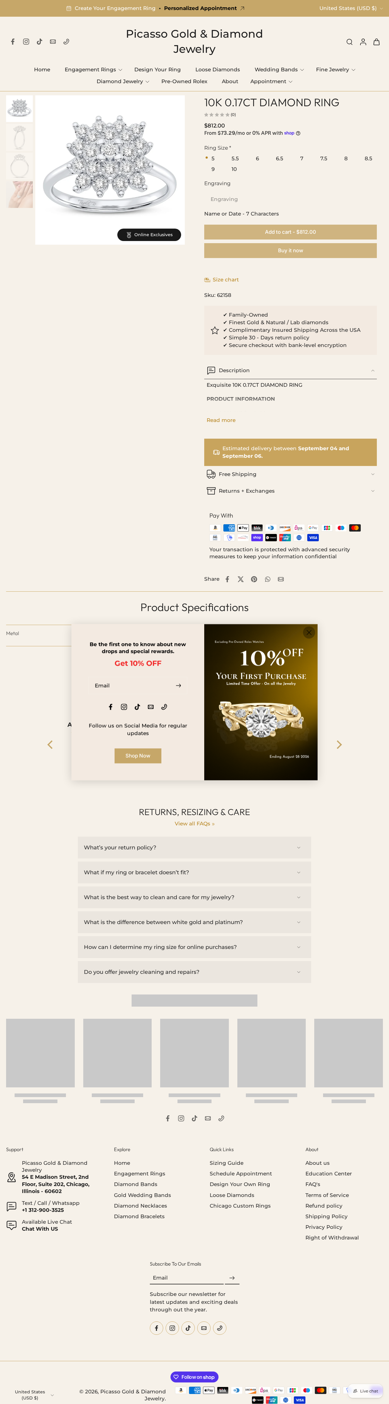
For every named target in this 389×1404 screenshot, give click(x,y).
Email (160, 1278)
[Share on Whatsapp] (267, 579)
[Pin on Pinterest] (254, 579)
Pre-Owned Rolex (184, 81)
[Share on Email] (280, 579)
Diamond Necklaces (140, 1205)
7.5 (323, 158)
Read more (221, 420)
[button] (290, 232)
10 (234, 169)
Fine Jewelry (332, 69)
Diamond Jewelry (120, 81)
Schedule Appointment (241, 1174)
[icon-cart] (376, 41)
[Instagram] (26, 41)
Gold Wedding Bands (142, 1195)
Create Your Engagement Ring (115, 8)
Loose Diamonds (217, 69)
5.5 (235, 158)
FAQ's (312, 1184)
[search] (349, 42)
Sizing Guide (226, 1163)
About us (317, 1163)
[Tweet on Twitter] (240, 579)
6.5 (279, 158)
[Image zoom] (110, 170)
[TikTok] (39, 41)
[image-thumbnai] (19, 108)
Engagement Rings (90, 69)
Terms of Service (327, 1195)
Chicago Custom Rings (240, 1205)
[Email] (53, 41)
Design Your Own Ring (240, 1184)
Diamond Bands (135, 1184)
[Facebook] (12, 41)
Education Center (328, 1174)
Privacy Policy (324, 1227)
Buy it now (290, 250)
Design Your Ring (157, 69)
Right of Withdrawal (332, 1237)
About (230, 81)
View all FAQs (192, 824)
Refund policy (324, 1205)
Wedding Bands (276, 69)
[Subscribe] (232, 1278)
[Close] (309, 632)
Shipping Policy (326, 1216)
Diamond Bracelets (139, 1216)
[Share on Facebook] (227, 579)
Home (42, 69)
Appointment (268, 81)
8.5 (368, 158)
